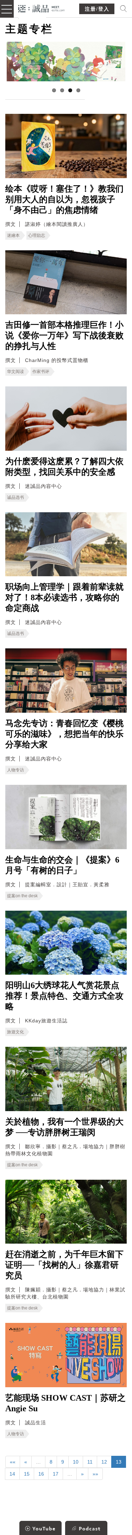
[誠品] (41, 8)
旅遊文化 (15, 1031)
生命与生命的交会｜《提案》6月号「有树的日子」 (62, 865)
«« (12, 1462)
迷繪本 (13, 235)
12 (104, 1462)
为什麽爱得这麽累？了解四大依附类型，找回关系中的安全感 (64, 467)
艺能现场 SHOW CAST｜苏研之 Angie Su (65, 1403)
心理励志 (36, 235)
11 (90, 1462)
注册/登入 (97, 9)
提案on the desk (22, 895)
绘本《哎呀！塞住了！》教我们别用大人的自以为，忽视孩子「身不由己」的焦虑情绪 (64, 199)
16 (41, 1474)
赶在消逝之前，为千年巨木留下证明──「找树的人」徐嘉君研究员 (64, 1265)
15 (27, 1474)
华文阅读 (15, 371)
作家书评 (40, 371)
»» (95, 1474)
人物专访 (15, 770)
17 (55, 1474)
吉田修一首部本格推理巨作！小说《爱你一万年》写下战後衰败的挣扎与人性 (64, 335)
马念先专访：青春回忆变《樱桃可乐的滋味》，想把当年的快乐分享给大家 (64, 734)
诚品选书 (15, 497)
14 (12, 1474)
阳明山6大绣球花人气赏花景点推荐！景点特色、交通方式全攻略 (64, 996)
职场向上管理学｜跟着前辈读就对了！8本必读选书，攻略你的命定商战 (64, 597)
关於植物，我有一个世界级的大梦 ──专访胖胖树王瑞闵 (64, 1127)
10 (75, 1462)
